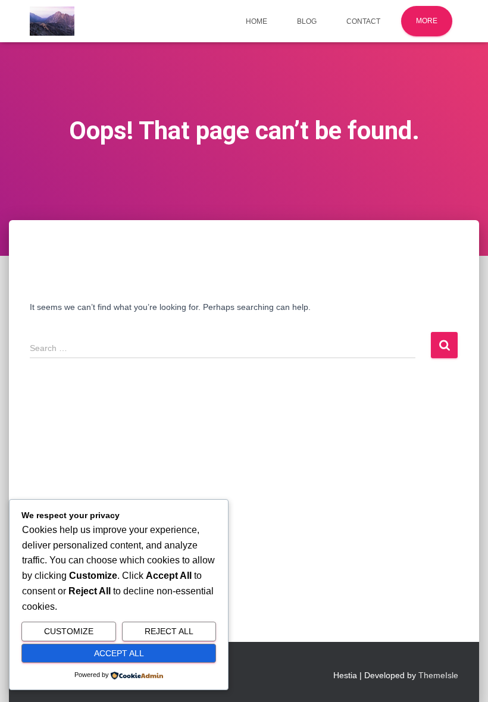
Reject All (169, 631)
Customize (68, 631)
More (426, 21)
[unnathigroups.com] (52, 21)
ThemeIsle (438, 675)
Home (256, 21)
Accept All (119, 653)
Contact (363, 21)
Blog (307, 21)
